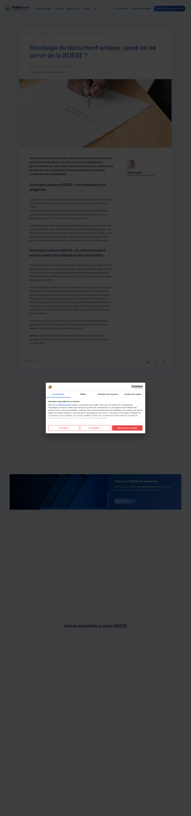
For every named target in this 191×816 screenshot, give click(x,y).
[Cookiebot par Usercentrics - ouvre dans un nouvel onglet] (133, 387)
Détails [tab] (83, 394)
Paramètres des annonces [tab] (108, 394)
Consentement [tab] (58, 394)
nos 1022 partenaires (63, 405)
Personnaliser (94, 428)
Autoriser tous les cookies (127, 428)
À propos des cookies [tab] (132, 394)
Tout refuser (63, 428)
